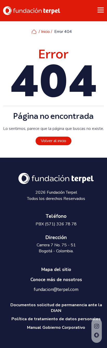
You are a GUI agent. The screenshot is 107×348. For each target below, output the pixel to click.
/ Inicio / (45, 31)
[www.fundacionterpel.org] (31, 10)
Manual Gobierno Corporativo (56, 327)
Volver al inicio (53, 141)
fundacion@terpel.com (56, 290)
